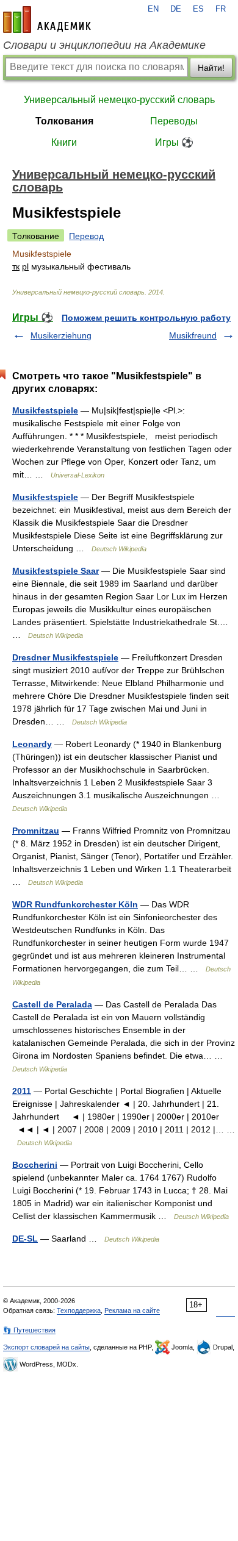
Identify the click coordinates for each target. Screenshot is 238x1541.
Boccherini (34, 1165)
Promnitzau (35, 830)
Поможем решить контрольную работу (146, 318)
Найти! (211, 68)
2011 (21, 1091)
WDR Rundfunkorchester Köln (75, 904)
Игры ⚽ (174, 142)
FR (220, 9)
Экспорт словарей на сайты (46, 1347)
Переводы (174, 121)
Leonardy (32, 744)
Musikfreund (193, 335)
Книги (64, 142)
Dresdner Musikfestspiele (65, 657)
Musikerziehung (61, 335)
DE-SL (25, 1238)
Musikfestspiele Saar (55, 571)
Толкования (64, 121)
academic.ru (47, 19)
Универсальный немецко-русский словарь (119, 100)
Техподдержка (79, 1310)
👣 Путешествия (29, 1330)
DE (175, 9)
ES (198, 9)
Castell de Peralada (52, 1004)
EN (153, 9)
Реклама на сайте (132, 1310)
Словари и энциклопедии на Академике (104, 45)
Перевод (86, 236)
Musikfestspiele (45, 410)
